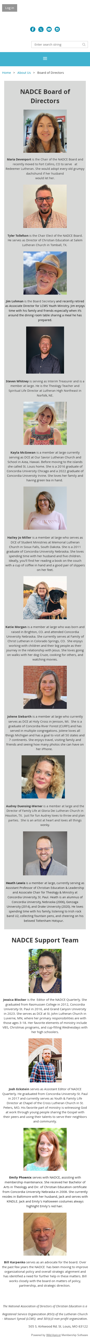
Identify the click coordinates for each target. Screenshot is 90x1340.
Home (6, 72)
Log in (9, 8)
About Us (24, 72)
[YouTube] (49, 29)
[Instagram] (57, 29)
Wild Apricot (53, 1335)
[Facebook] (32, 29)
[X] (41, 29)
